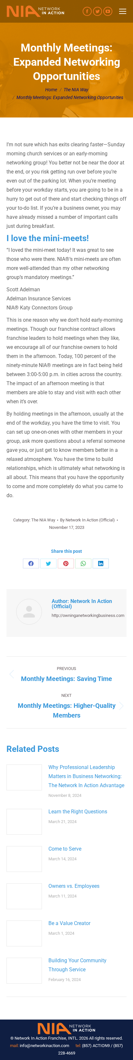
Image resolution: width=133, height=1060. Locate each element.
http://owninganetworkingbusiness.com (88, 615)
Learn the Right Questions (77, 812)
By (87, 520)
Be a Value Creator (69, 923)
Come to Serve (64, 849)
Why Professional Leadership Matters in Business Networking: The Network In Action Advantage (86, 776)
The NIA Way (43, 520)
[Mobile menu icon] (123, 11)
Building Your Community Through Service (77, 965)
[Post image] (24, 777)
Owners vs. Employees (73, 886)
